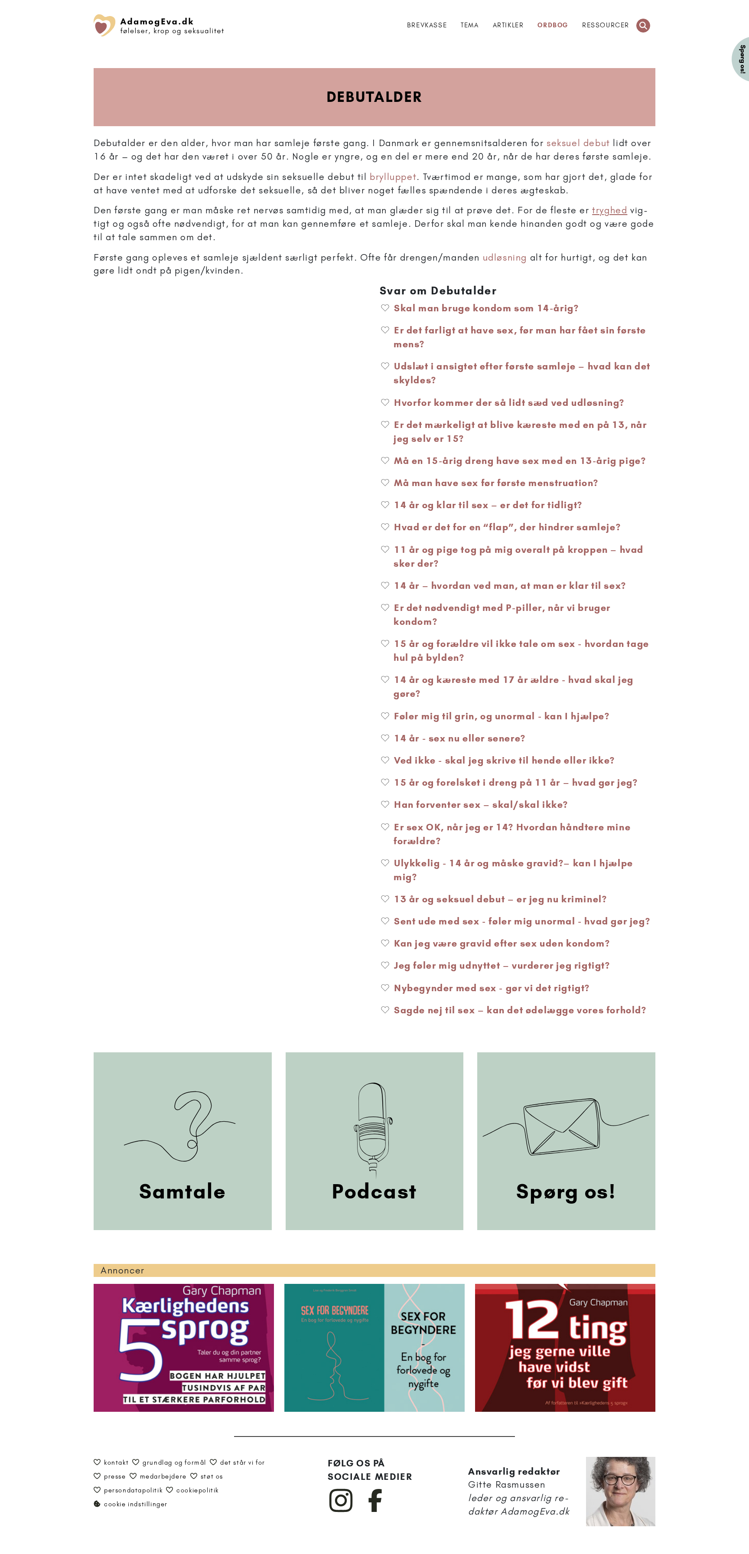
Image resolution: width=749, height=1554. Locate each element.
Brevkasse (427, 25)
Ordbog (552, 25)
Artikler (508, 25)
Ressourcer (605, 25)
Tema (470, 25)
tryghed (609, 210)
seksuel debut (578, 143)
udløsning (505, 257)
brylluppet (393, 177)
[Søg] (643, 26)
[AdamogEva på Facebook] (375, 1510)
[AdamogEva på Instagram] (341, 1510)
